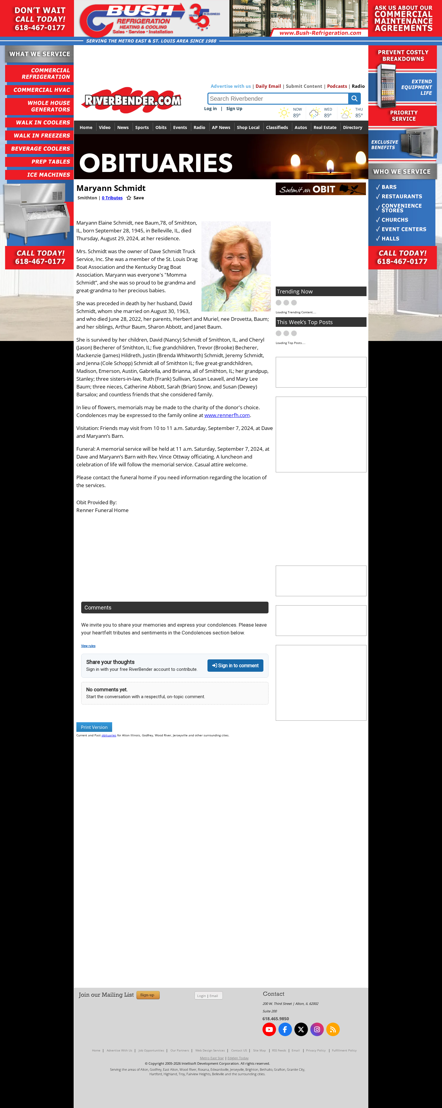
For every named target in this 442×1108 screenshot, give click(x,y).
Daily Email (268, 86)
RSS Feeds (279, 1050)
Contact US (239, 1050)
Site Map (259, 1050)
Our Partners (179, 1050)
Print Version (94, 727)
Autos (301, 127)
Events (180, 127)
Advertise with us (231, 86)
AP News (221, 127)
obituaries (109, 735)
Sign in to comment (238, 665)
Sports (142, 127)
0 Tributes (112, 198)
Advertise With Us (119, 1050)
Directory (352, 127)
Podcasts (337, 86)
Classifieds (277, 127)
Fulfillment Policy (344, 1050)
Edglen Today (238, 1058)
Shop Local (248, 127)
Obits (161, 127)
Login (201, 995)
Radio (358, 86)
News (123, 127)
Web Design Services (210, 1050)
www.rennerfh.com (227, 415)
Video (105, 127)
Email (214, 995)
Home (86, 127)
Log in (210, 108)
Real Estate (325, 127)
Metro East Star (212, 1058)
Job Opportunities (151, 1050)
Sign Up (234, 108)
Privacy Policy (316, 1050)
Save (138, 198)
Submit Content (304, 86)
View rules (88, 646)
